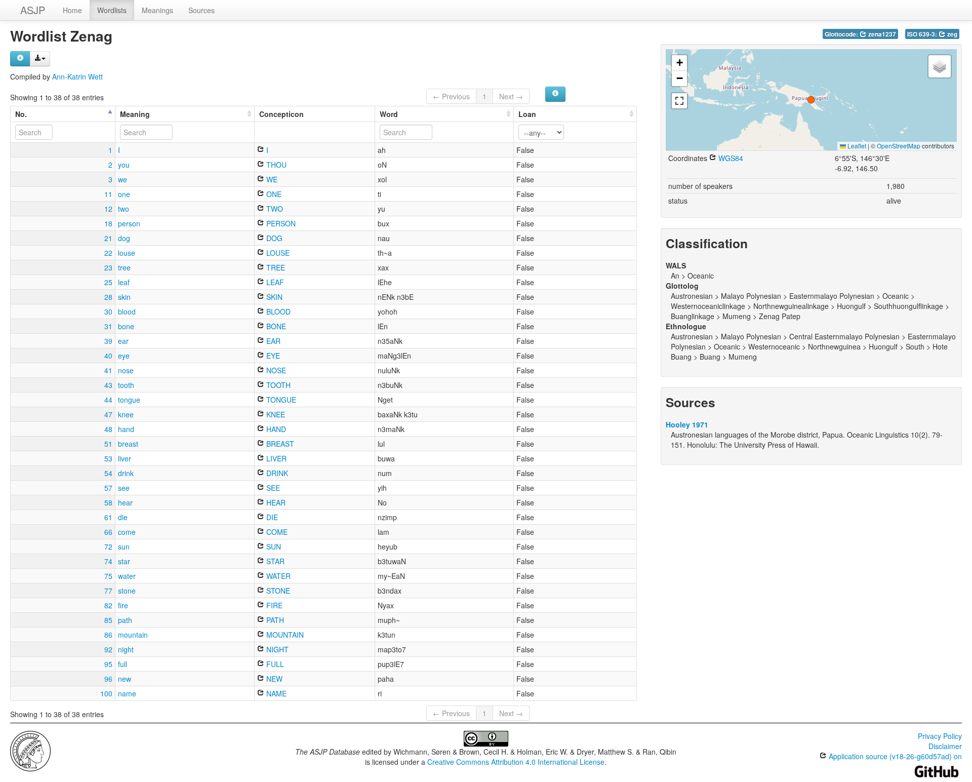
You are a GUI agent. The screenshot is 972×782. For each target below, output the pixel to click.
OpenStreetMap (898, 145)
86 (108, 635)
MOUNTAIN (284, 635)
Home (72, 10)
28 (108, 297)
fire (123, 605)
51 (108, 444)
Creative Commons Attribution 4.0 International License (515, 762)
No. (21, 114)
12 (108, 209)
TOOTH (277, 385)
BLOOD (277, 311)
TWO (273, 209)
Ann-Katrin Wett (77, 76)
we (122, 179)
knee (126, 414)
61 (108, 517)
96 (108, 679)
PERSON (280, 223)
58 (108, 502)
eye (124, 355)
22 (108, 253)
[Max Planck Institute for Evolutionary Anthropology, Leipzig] (30, 750)
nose (126, 370)
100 (106, 693)
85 (108, 620)
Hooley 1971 (687, 424)
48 (108, 429)
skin (124, 297)
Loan (527, 114)
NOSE (275, 370)
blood (127, 311)
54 (108, 473)
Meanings (157, 10)
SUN (272, 546)
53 (108, 458)
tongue (129, 400)
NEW (273, 679)
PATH (274, 620)
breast (128, 444)
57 (108, 488)
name (127, 693)
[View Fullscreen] (679, 100)
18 (108, 223)
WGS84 (729, 158)
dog (124, 238)
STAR (274, 561)
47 (108, 414)
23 (108, 267)
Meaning (135, 114)
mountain (133, 635)
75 (108, 576)
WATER (277, 576)
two (123, 209)
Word (389, 114)
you (124, 165)
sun (124, 546)
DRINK (276, 473)
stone (127, 590)
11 (108, 194)
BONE (275, 326)
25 (108, 282)
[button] (811, 100)
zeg (951, 34)
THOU (275, 165)
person (129, 223)
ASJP (32, 10)
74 (108, 561)
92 (108, 649)
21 (108, 238)
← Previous (451, 96)
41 (108, 370)
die (123, 517)
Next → (511, 96)
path (125, 620)
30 (108, 311)
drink (126, 473)
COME (276, 532)
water (127, 576)
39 (108, 341)
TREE (274, 267)
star (124, 561)
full (122, 664)
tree (124, 267)
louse (126, 253)
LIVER (275, 458)
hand (126, 429)
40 (108, 355)
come (127, 532)
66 (108, 532)
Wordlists (112, 10)
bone (126, 326)
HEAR (275, 502)
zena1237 (881, 34)
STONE (277, 590)
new (124, 679)
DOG (273, 238)
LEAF (274, 282)
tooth (126, 385)
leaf (124, 282)
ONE (272, 194)
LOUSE (277, 253)
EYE (272, 355)
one (124, 194)
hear (125, 502)
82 (108, 605)
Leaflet (856, 145)
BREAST (279, 444)
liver (124, 458)
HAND (275, 429)
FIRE (273, 605)
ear (123, 341)
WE (270, 179)
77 (108, 590)
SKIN (273, 297)
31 (108, 326)
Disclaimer (945, 746)
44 (108, 400)
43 (108, 385)
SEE (272, 488)
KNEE (274, 414)
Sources (201, 10)
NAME (275, 693)
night (126, 649)
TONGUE (280, 400)
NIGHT (276, 649)
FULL (274, 664)
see (124, 488)
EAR (272, 341)
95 (108, 664)
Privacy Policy (940, 736)
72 (108, 546)
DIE (271, 517)
